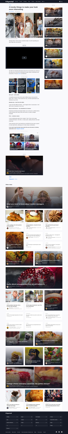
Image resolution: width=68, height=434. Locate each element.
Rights (35, 432)
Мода (10, 176)
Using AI (44, 432)
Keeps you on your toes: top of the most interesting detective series (52, 405)
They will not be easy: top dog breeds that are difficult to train (33, 325)
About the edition (8, 432)
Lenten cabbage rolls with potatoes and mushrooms (14, 226)
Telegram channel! (20, 128)
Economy (16, 1)
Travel (29, 1)
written (19, 73)
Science (33, 1)
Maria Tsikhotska (11, 11)
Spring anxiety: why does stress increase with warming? (13, 306)
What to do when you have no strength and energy (13, 405)
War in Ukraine (38, 1)
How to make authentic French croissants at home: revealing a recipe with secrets (52, 315)
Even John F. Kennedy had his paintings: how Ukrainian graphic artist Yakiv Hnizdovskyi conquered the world (33, 235)
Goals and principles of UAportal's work (27, 432)
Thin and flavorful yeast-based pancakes (51, 226)
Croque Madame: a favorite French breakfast (33, 226)
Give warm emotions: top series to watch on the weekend (34, 315)
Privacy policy (40, 432)
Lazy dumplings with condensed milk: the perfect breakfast (33, 405)
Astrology (25, 1)
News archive (14, 432)
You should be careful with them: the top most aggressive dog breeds (52, 325)
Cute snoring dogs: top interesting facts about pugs (33, 245)
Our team (18, 432)
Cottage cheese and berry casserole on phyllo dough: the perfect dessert (14, 325)
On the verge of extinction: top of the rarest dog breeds (34, 306)
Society (21, 1)
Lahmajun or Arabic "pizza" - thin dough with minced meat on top (52, 235)
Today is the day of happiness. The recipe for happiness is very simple (52, 245)
